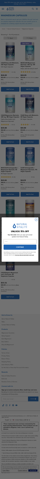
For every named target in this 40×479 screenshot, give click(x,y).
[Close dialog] (36, 219)
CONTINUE (20, 247)
